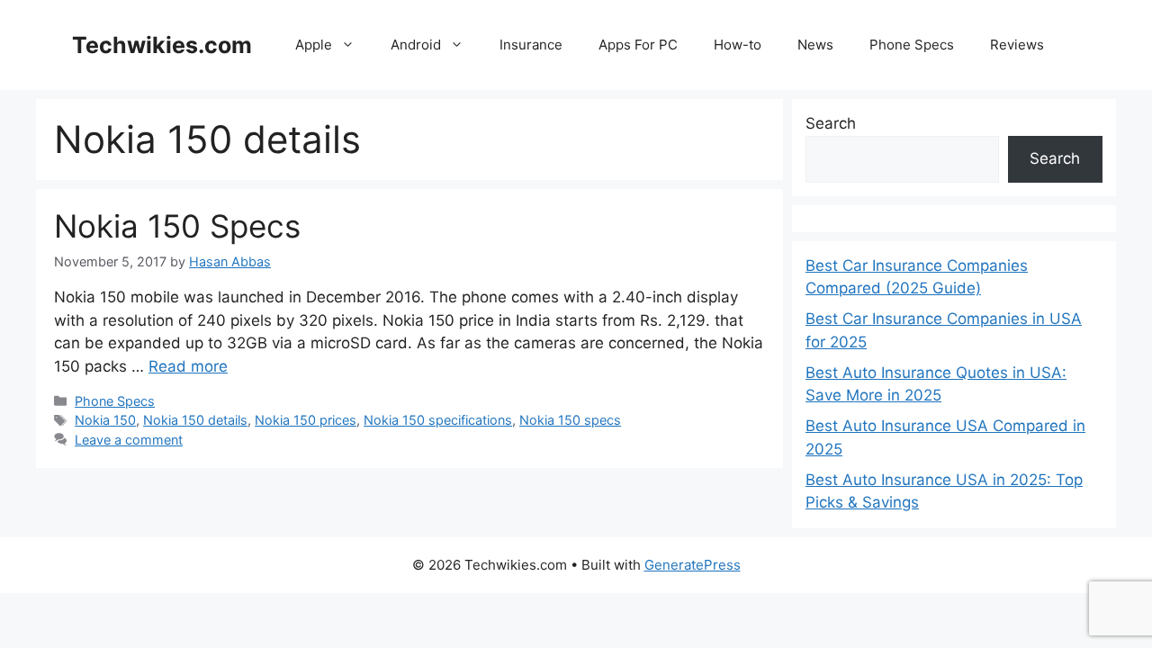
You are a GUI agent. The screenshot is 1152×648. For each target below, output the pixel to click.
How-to (737, 44)
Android (416, 44)
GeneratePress (692, 564)
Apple (313, 44)
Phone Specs (911, 44)
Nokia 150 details (195, 420)
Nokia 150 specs (570, 420)
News (815, 44)
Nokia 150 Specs (177, 226)
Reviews (1017, 44)
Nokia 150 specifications (438, 420)
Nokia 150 (105, 420)
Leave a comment (129, 439)
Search (831, 123)
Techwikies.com (162, 45)
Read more (188, 366)
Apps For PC (638, 44)
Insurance (531, 44)
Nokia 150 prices (305, 420)
